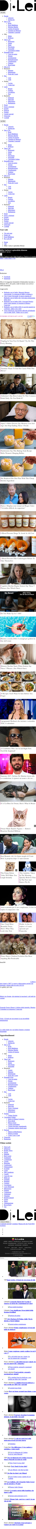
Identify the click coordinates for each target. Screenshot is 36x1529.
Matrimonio (11, 72)
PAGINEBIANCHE (12, 1243)
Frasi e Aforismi (9, 107)
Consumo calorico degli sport (17, 1128)
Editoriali (11, 98)
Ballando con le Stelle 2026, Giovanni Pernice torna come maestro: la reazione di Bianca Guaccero (18, 303)
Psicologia (11, 47)
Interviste (11, 99)
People (6, 16)
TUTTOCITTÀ (20, 1243)
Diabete (6, 1190)
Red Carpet (7, 1156)
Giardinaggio (12, 61)
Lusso (6, 1170)
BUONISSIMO (18, 1245)
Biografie (7, 1163)
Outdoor (10, 63)
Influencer (7, 1149)
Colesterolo (7, 1192)
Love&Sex (11, 92)
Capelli (6, 1174)
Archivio (3, 1225)
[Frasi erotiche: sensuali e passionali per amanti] (20, 1368)
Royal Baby (8, 1205)
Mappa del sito (23, 1224)
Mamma (10, 70)
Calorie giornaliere (14, 1124)
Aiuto (24, 1249)
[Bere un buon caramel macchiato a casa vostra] (20, 1388)
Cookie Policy (28, 1247)
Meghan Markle (13, 27)
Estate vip (7, 235)
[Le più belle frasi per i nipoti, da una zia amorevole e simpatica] (20, 1357)
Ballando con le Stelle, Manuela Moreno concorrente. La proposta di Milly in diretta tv (18, 293)
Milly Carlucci (4, 258)
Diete (9, 45)
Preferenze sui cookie (15, 1249)
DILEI (25, 1243)
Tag (5, 1207)
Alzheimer (7, 1194)
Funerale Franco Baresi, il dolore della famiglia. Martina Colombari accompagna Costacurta (17, 1008)
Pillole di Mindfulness (15, 1132)
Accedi (3, 12)
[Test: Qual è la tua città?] (20, 1463)
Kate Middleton (13, 25)
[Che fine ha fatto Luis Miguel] (20, 1470)
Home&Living (8, 52)
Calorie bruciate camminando (17, 1126)
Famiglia (7, 1179)
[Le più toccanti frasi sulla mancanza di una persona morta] (20, 1427)
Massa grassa (12, 1123)
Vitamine (7, 1196)
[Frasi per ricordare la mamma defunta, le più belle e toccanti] (20, 1404)
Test (9, 94)
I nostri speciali (9, 114)
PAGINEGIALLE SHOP (27, 1241)
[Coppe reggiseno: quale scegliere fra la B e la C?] (20, 1340)
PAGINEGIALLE (17, 1241)
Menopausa (7, 1188)
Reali (9, 23)
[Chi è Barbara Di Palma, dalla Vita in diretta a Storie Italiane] (20, 1316)
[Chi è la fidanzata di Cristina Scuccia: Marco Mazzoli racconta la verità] (20, 1453)
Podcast (6, 110)
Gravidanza (7, 1185)
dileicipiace (11, 101)
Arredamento (12, 58)
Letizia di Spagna (13, 29)
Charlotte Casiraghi (14, 32)
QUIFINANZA (11, 1245)
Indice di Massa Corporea (16, 1119)
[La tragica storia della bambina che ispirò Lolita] (20, 1487)
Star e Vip (7, 21)
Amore (10, 1070)
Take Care (7, 40)
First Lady (7, 1147)
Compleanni (8, 1159)
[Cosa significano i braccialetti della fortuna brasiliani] (20, 1307)
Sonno (6, 1199)
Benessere (11, 41)
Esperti (6, 108)
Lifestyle (11, 18)
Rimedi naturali (9, 1198)
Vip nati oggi (8, 233)
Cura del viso (8, 1176)
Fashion (10, 90)
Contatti (6, 118)
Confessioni (8, 1165)
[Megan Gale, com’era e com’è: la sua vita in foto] (20, 1496)
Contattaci (15, 1224)
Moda (10, 36)
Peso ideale (11, 1121)
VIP (5, 244)
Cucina (10, 83)
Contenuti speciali (5, 1224)
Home (6, 242)
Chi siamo (7, 1247)
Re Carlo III (8, 239)
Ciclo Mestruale (9, 1187)
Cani (9, 78)
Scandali (6, 1169)
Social (6, 1152)
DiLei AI (7, 67)
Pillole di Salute (13, 1133)
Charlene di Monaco (14, 30)
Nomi (6, 105)
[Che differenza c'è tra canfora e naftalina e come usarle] (20, 1444)
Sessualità (11, 49)
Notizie (6, 112)
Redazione (7, 1139)
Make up (7, 1178)
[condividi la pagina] (1, 254)
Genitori (6, 1183)
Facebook (7, 277)
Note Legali (14, 1247)
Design (10, 56)
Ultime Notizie (12, 1115)
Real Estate (11, 65)
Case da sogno (12, 54)
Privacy (21, 1247)
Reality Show (8, 1150)
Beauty (10, 88)
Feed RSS (31, 1224)
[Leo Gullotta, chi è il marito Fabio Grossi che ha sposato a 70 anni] (20, 1477)
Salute (10, 43)
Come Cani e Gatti (14, 1135)
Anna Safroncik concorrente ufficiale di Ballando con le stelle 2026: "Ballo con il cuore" (19, 311)
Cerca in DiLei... (5, 1222)
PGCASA (5, 1243)
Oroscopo (7, 116)
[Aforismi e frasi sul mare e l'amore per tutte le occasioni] (20, 1512)
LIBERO (5, 1241)
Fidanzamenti (8, 1167)
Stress (6, 1201)
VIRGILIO (10, 1241)
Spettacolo (11, 20)
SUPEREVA (25, 1245)
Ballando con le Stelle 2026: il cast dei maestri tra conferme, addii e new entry (19, 308)
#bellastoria (11, 103)
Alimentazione (8, 1203)
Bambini (6, 1181)
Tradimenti (7, 1158)
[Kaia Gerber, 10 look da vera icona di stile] (20, 1269)
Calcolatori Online (14, 50)
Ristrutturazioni (13, 59)
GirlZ (6, 87)
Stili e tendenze (9, 1172)
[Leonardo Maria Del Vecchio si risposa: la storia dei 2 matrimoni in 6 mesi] (20, 1290)
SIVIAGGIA (30, 1243)
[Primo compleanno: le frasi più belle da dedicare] (20, 1324)
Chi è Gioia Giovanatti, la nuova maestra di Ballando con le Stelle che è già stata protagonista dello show (19, 298)
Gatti (9, 79)
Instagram (7, 278)
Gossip (6, 1161)
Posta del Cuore (13, 74)
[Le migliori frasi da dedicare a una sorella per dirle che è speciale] (20, 1378)
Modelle (6, 1154)
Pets (5, 76)
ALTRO (3, 121)
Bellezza (10, 38)
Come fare (11, 85)
